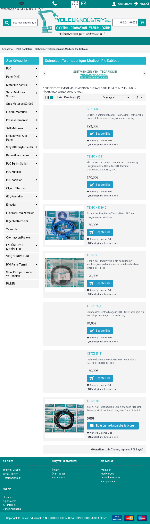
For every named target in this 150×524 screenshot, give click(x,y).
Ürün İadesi (58, 473)
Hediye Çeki (107, 473)
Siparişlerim (9, 501)
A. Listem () (10, 504)
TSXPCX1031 (95, 156)
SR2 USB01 (94, 109)
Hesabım (8, 497)
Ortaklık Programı (110, 477)
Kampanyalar (108, 481)
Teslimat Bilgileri (12, 469)
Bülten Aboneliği (12, 508)
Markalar (106, 469)
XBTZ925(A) (95, 306)
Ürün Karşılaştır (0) (68, 97)
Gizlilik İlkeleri (10, 474)
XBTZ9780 (93, 400)
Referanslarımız (12, 477)
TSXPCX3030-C (96, 207)
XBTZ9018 (93, 255)
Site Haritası (58, 477)
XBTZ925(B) (94, 353)
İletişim (56, 469)
